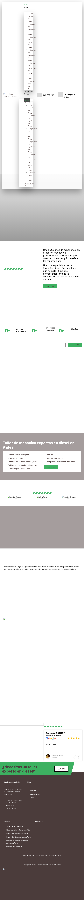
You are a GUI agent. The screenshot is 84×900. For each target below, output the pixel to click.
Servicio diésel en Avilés (31, 85)
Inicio (26, 5)
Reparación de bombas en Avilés (32, 42)
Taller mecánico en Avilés (31, 17)
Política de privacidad (39, 855)
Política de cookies (54, 855)
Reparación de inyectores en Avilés (32, 55)
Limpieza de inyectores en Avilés (31, 29)
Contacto (27, 94)
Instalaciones (28, 91)
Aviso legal (27, 855)
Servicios (27, 7)
